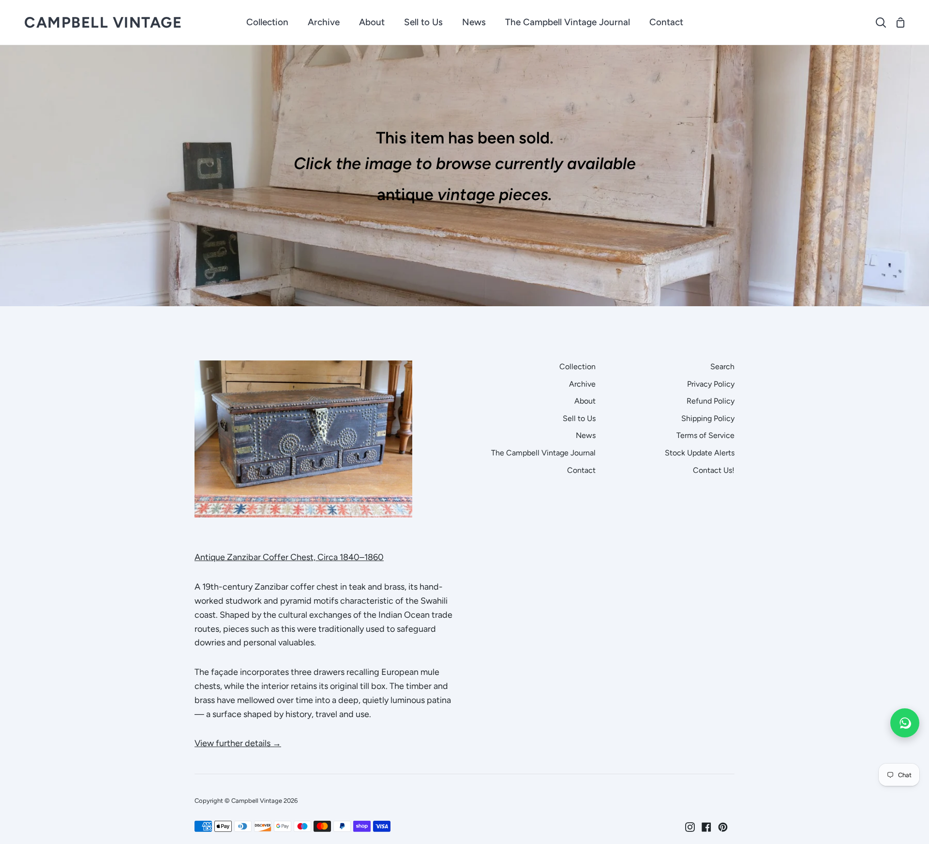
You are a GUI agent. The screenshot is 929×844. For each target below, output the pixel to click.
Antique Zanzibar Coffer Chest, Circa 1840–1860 (289, 557)
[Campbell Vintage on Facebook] (706, 827)
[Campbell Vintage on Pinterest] (723, 827)
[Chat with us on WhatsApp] (904, 722)
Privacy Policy (710, 384)
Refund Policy (710, 401)
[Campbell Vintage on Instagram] (690, 827)
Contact (581, 470)
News (586, 435)
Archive (582, 384)
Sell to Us (579, 418)
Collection (577, 366)
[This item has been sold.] (464, 175)
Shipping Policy (707, 418)
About (585, 401)
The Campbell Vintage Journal (543, 452)
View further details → (238, 743)
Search (722, 366)
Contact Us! (713, 470)
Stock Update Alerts (699, 452)
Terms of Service (705, 435)
